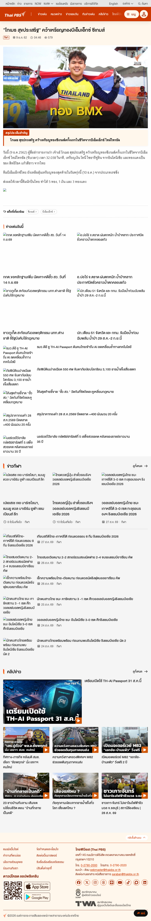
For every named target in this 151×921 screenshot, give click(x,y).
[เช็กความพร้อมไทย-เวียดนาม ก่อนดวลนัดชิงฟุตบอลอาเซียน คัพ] (19, 584)
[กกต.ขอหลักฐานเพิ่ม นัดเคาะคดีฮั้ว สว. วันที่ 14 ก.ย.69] (38, 253)
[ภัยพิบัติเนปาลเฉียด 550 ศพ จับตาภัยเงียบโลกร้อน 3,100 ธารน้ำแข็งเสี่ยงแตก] (19, 377)
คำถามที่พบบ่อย (12, 855)
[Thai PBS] (15, 14)
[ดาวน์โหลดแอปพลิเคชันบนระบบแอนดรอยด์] (37, 897)
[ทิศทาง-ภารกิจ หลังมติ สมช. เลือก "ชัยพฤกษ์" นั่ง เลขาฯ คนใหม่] (26, 740)
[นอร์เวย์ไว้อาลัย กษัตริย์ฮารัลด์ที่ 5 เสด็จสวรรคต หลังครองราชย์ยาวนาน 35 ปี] (19, 444)
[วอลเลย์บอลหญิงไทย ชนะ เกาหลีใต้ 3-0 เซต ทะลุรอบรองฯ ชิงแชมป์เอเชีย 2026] (125, 485)
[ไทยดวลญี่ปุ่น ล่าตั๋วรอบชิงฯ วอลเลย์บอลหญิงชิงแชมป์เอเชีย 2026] (75, 485)
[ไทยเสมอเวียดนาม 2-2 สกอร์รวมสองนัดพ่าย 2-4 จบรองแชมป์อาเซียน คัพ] (19, 563)
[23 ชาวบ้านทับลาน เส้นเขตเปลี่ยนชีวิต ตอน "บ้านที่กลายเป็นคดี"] (26, 786)
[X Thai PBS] (87, 882)
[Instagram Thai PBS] (95, 882)
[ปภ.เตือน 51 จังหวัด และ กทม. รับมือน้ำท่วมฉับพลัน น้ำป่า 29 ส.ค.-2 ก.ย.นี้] (112, 308)
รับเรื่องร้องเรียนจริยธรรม (50, 862)
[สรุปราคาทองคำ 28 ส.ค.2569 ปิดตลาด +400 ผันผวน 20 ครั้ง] (19, 422)
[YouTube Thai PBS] (120, 882)
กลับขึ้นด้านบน (134, 837)
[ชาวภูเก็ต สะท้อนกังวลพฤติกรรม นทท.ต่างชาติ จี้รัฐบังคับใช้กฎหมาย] (38, 308)
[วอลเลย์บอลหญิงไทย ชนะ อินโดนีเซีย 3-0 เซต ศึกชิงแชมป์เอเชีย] (19, 626)
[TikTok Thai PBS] (128, 882)
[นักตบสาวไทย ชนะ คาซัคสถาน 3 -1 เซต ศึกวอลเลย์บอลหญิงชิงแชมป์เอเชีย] (19, 605)
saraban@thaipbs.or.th (125, 874)
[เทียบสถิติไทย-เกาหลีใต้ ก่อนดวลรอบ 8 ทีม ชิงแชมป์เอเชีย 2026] (19, 543)
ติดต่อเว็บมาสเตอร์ (47, 855)
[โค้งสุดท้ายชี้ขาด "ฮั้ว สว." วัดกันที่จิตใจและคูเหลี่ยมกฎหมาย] (19, 399)
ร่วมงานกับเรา (10, 868)
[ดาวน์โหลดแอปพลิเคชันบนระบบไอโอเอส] (37, 886)
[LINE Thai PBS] (112, 882)
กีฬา (6, 37)
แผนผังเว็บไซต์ (10, 849)
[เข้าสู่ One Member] (144, 14)
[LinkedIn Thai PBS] (145, 882)
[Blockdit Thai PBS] (136, 882)
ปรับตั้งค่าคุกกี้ (44, 868)
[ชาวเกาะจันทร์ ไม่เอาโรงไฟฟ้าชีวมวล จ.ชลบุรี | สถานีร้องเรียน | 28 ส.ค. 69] (125, 786)
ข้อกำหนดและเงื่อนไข (47, 849)
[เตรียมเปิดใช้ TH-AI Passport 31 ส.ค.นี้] (42, 702)
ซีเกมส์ (31, 211)
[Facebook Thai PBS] (79, 882)
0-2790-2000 (89, 865)
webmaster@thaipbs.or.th (105, 870)
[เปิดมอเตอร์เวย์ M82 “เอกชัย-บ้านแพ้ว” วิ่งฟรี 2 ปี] (125, 740)
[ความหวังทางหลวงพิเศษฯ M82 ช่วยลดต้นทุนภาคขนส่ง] (75, 740)
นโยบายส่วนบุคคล (12, 862)
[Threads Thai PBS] (103, 882)
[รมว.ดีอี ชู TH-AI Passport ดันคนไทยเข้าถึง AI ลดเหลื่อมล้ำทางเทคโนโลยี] (19, 355)
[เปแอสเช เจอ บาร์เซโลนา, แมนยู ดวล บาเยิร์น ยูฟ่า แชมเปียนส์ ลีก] (26, 485)
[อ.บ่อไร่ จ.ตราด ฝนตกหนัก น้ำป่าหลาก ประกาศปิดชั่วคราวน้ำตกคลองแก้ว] (112, 253)
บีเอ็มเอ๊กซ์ (47, 211)
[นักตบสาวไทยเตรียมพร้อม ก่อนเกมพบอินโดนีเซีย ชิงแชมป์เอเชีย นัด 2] (19, 647)
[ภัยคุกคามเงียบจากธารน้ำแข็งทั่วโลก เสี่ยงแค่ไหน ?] (75, 786)
